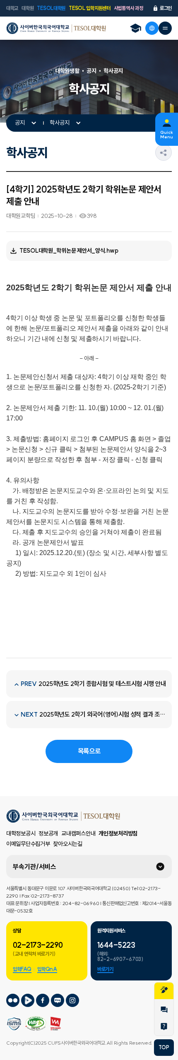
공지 (20, 122)
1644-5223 (116, 945)
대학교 (12, 8)
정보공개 (48, 833)
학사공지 (60, 122)
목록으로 (89, 751)
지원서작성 (163, 991)
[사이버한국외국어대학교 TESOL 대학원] (56, 28)
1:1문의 (163, 1010)
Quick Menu (166, 135)
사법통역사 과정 (128, 8)
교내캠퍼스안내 (78, 833)
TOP (164, 1047)
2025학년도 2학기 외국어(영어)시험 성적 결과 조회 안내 (102, 714)
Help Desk (163, 1027)
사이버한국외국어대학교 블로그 (57, 1000)
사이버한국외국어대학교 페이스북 (42, 1000)
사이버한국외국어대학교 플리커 (12, 1000)
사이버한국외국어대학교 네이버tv (27, 1000)
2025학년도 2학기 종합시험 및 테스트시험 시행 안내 (102, 684)
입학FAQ (22, 969)
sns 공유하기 (171, 152)
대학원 (28, 8)
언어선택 (152, 28)
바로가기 (105, 969)
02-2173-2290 (38, 945)
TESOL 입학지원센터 (90, 8)
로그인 (166, 8)
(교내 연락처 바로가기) (34, 953)
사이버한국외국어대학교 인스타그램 (72, 1000)
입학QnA (47, 969)
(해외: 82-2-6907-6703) (120, 956)
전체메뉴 (165, 28)
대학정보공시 (20, 833)
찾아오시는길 (67, 844)
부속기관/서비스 (34, 866)
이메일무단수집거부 (28, 844)
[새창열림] (135, 28)
